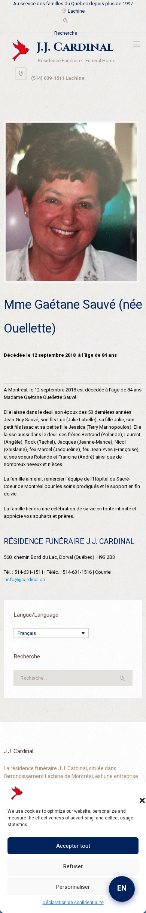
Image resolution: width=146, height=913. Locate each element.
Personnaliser (73, 887)
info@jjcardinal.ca (25, 579)
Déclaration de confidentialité (73, 902)
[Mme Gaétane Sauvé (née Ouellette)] (71, 202)
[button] (135, 793)
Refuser (73, 866)
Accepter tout (73, 846)
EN (122, 888)
